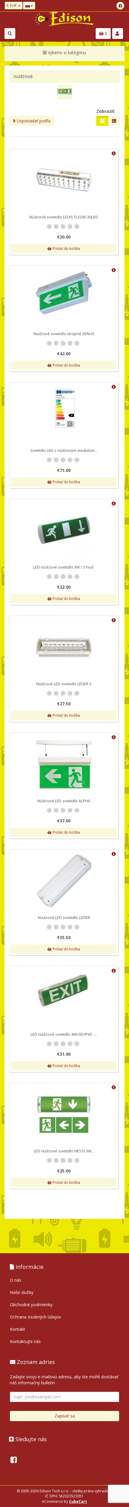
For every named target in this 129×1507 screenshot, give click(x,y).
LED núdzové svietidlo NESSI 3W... (64, 1151)
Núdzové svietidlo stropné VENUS (63, 333)
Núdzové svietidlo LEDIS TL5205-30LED (63, 217)
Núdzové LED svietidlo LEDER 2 (64, 683)
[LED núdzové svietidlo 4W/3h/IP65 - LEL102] (63, 990)
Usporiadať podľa (33, 121)
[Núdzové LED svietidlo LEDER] (63, 881)
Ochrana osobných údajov (35, 1317)
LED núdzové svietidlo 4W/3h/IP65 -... (64, 1034)
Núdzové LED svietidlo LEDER (64, 917)
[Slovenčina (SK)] (29, 5)
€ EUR (12, 5)
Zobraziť (105, 111)
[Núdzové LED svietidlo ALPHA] (63, 764)
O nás (15, 1280)
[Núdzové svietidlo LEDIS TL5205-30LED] (63, 180)
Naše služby (21, 1292)
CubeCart (78, 1501)
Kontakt (17, 1329)
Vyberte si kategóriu (66, 52)
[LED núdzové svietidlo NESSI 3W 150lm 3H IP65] (63, 1114)
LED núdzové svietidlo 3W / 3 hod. (63, 567)
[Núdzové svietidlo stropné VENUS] (63, 293)
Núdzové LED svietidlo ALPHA (64, 800)
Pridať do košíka (66, 248)
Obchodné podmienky (31, 1304)
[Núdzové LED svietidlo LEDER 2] (63, 647)
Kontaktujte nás (25, 1341)
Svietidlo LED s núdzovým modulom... (63, 450)
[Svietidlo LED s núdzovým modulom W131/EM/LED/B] (63, 408)
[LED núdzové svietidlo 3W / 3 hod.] (63, 530)
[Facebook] (120, 6)
